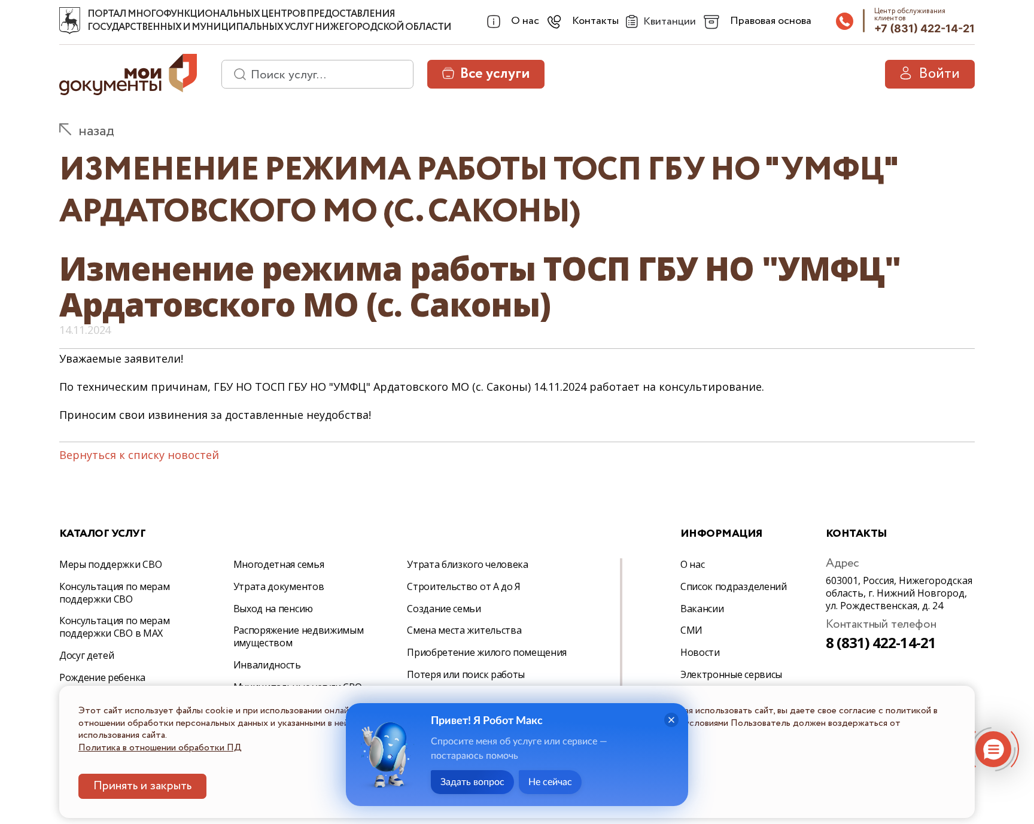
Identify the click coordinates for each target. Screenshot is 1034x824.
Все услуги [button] (495, 73)
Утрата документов (278, 586)
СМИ (691, 630)
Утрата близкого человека (467, 564)
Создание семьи (444, 608)
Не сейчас (550, 782)
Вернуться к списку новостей (139, 455)
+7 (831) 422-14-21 (924, 28)
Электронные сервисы (731, 674)
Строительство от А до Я (464, 586)
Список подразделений (733, 586)
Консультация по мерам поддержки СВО (114, 593)
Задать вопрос (472, 782)
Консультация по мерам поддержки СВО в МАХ (114, 627)
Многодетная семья (278, 564)
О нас (692, 564)
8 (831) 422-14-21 (881, 642)
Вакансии (701, 608)
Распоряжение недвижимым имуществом (298, 636)
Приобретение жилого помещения (487, 652)
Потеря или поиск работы (466, 674)
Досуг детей (86, 655)
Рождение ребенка (102, 677)
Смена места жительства (464, 630)
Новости (700, 652)
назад (96, 131)
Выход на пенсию (273, 608)
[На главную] (69, 21)
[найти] (235, 74)
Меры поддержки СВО (110, 564)
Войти (939, 73)
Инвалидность (267, 664)
